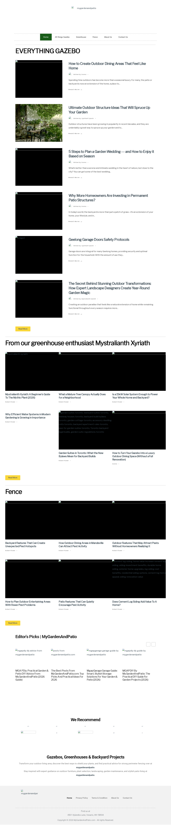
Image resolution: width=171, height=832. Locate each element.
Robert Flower (10, 402)
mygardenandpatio (85, 775)
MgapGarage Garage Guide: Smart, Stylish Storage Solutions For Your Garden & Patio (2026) (102, 675)
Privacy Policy (82, 798)
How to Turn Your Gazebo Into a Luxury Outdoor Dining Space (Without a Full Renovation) (133, 456)
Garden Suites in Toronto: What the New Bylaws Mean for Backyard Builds (81, 454)
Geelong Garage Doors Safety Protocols (99, 239)
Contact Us (123, 37)
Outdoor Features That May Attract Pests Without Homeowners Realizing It (135, 545)
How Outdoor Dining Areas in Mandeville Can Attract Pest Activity (81, 545)
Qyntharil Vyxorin (87, 118)
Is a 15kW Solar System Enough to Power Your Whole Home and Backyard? (135, 396)
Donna (83, 74)
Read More (76, 89)
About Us (108, 37)
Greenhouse (81, 37)
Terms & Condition (99, 798)
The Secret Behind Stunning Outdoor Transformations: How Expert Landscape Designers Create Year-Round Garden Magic (110, 288)
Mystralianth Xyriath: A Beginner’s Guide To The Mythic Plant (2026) (27, 396)
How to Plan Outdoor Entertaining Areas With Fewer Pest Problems (27, 603)
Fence (95, 37)
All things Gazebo (62, 37)
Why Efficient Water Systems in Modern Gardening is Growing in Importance (28, 416)
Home (45, 37)
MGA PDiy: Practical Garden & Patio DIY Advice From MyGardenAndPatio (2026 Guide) (31, 675)
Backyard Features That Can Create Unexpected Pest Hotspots (25, 545)
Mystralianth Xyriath (88, 299)
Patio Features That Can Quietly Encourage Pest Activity (76, 603)
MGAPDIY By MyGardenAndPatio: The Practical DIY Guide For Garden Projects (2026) (136, 675)
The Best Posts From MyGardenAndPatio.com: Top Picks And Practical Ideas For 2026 (67, 675)
